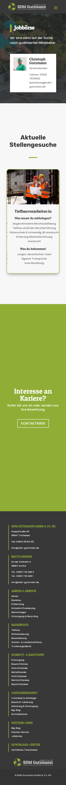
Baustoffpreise (19, 684)
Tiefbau (15, 630)
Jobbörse (16, 736)
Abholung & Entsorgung (24, 706)
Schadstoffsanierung (23, 608)
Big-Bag (15, 710)
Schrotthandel (19, 668)
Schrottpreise (19, 676)
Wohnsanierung (20, 634)
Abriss (14, 596)
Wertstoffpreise (20, 680)
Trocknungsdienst (21, 646)
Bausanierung (19, 638)
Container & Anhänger (23, 698)
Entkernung (17, 604)
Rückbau (16, 600)
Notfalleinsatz (19, 714)
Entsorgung (17, 660)
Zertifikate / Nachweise (24, 749)
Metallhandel (18, 672)
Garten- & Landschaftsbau (26, 642)
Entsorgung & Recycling (24, 616)
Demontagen (18, 612)
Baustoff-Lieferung (22, 702)
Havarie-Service (20, 732)
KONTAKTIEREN (33, 423)
